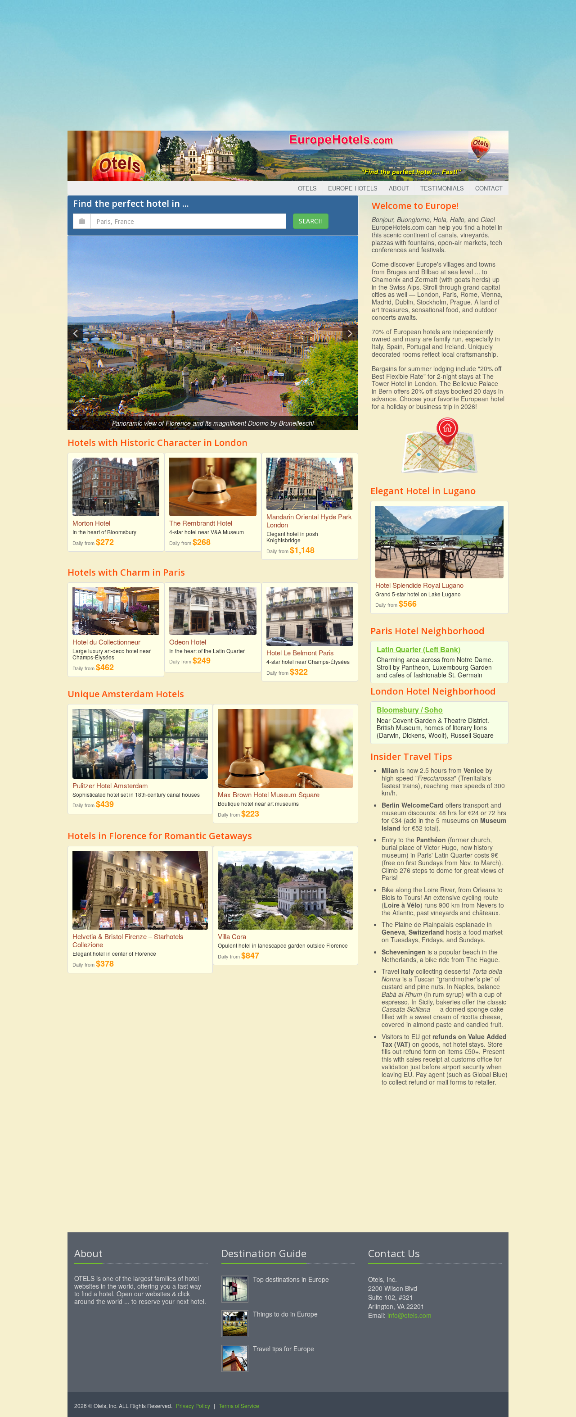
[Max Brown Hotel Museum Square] (285, 747)
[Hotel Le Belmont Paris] (309, 613)
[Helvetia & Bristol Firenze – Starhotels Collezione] (140, 889)
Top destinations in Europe (291, 1279)
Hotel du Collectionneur (106, 641)
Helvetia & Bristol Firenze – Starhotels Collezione (128, 940)
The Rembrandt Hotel (200, 522)
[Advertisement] (288, 63)
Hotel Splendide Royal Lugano (419, 585)
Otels (307, 188)
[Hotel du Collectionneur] (115, 608)
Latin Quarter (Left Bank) (418, 649)
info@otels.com (409, 1315)
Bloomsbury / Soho (410, 709)
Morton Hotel (91, 522)
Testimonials (442, 188)
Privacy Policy (193, 1405)
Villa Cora (232, 936)
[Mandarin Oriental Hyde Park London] (309, 480)
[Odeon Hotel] (212, 608)
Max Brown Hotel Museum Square (269, 794)
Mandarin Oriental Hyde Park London (309, 520)
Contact (489, 188)
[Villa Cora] (285, 894)
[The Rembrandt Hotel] (212, 483)
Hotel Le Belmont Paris (300, 652)
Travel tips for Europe (283, 1348)
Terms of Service (239, 1405)
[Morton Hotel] (115, 483)
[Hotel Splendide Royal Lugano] (439, 538)
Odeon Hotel (187, 641)
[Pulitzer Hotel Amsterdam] (140, 740)
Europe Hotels (353, 188)
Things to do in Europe (285, 1313)
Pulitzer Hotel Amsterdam (110, 785)
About (399, 188)
